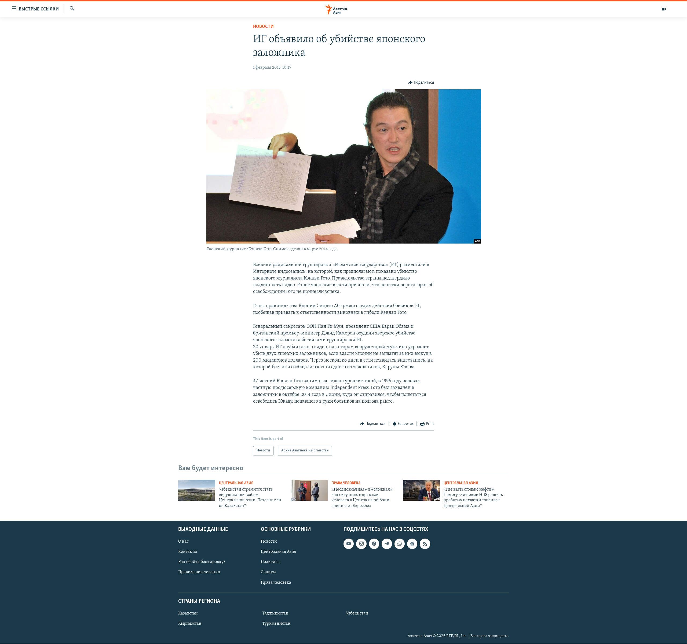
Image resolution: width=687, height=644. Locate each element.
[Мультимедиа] (664, 9)
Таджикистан (275, 613)
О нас (183, 542)
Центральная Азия (236, 483)
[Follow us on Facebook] (374, 544)
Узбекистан (357, 613)
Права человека (345, 483)
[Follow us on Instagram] (361, 544)
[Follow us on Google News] (412, 544)
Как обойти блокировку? (201, 562)
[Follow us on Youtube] (349, 544)
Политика (270, 562)
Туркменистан (276, 623)
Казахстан (188, 613)
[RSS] (425, 544)
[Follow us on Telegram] (387, 544)
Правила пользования (199, 572)
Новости (263, 26)
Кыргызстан (190, 623)
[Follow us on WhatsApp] (399, 544)
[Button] (421, 82)
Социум (268, 572)
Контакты (187, 552)
